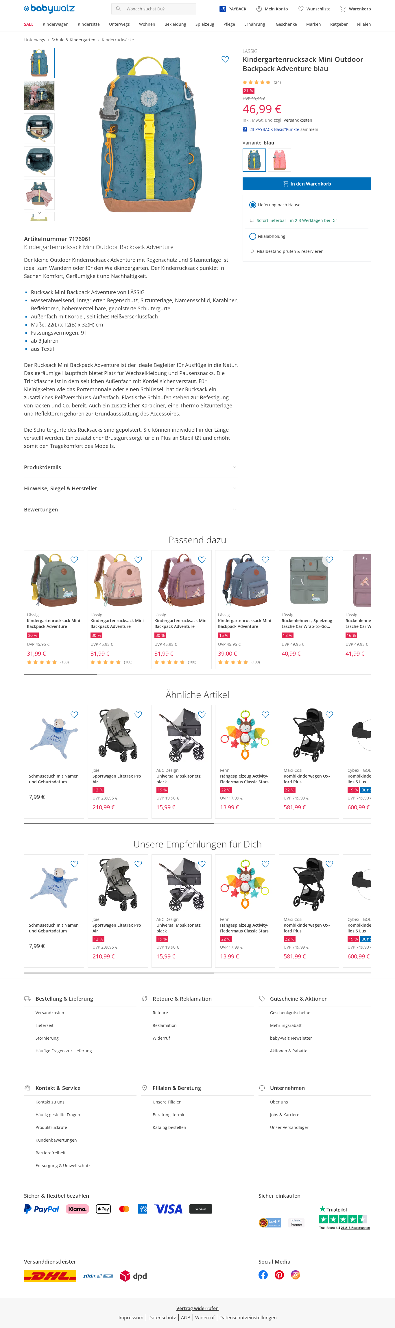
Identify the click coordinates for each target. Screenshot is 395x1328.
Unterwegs (119, 24)
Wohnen (147, 24)
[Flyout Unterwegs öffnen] (132, 25)
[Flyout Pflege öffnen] (237, 25)
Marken (313, 24)
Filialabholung (271, 236)
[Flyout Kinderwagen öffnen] (71, 25)
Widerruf (161, 1038)
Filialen (364, 24)
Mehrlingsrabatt (286, 1025)
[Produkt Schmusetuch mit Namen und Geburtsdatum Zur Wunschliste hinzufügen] (74, 715)
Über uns (279, 1102)
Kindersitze (89, 24)
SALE (29, 24)
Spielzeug (204, 24)
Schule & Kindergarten (73, 39)
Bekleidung (175, 24)
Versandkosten (50, 1012)
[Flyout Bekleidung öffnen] (188, 25)
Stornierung (47, 1038)
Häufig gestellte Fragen (58, 1114)
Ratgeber (339, 24)
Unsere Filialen (167, 1102)
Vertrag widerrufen (197, 1308)
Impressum (131, 1317)
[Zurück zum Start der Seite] (388, 1286)
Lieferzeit (44, 1025)
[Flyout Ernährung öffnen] (267, 25)
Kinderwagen (56, 24)
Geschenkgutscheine (290, 1012)
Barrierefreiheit (51, 1152)
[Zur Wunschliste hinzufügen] (225, 59)
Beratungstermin (169, 1114)
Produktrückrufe (51, 1127)
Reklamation (165, 1025)
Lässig (250, 51)
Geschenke (286, 24)
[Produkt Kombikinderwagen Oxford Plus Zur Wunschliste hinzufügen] (329, 715)
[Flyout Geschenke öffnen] (299, 25)
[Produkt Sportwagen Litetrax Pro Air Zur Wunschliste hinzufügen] (138, 715)
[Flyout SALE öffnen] (36, 25)
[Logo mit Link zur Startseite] (49, 9)
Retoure (160, 1012)
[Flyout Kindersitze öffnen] (102, 25)
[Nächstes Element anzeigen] (39, 213)
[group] (150, 134)
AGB (185, 1317)
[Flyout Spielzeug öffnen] (216, 25)
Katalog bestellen (169, 1127)
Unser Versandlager (289, 1127)
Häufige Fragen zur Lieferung (64, 1051)
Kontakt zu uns (50, 1102)
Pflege (229, 24)
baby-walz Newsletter (291, 1038)
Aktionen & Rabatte (288, 1051)
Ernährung (254, 24)
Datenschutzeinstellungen (248, 1317)
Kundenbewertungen (56, 1140)
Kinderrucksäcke (118, 39)
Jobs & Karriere (284, 1114)
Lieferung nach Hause (279, 204)
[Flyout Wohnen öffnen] (157, 25)
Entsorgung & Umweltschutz (63, 1165)
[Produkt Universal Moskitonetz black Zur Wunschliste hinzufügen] (202, 715)
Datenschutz (162, 1317)
